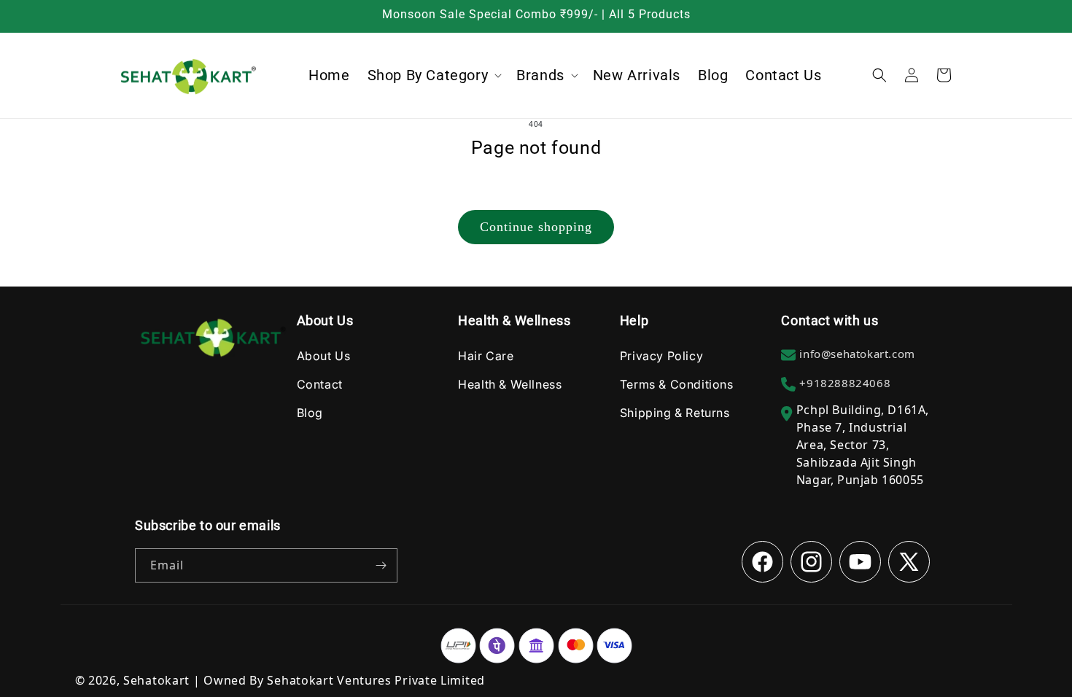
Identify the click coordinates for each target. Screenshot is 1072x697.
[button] (433, 75)
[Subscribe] (381, 565)
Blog (310, 412)
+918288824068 (844, 382)
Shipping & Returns (675, 412)
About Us (324, 355)
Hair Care (485, 355)
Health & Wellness (510, 384)
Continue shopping (536, 226)
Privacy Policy (661, 355)
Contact (320, 384)
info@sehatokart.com (856, 353)
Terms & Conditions (677, 384)
